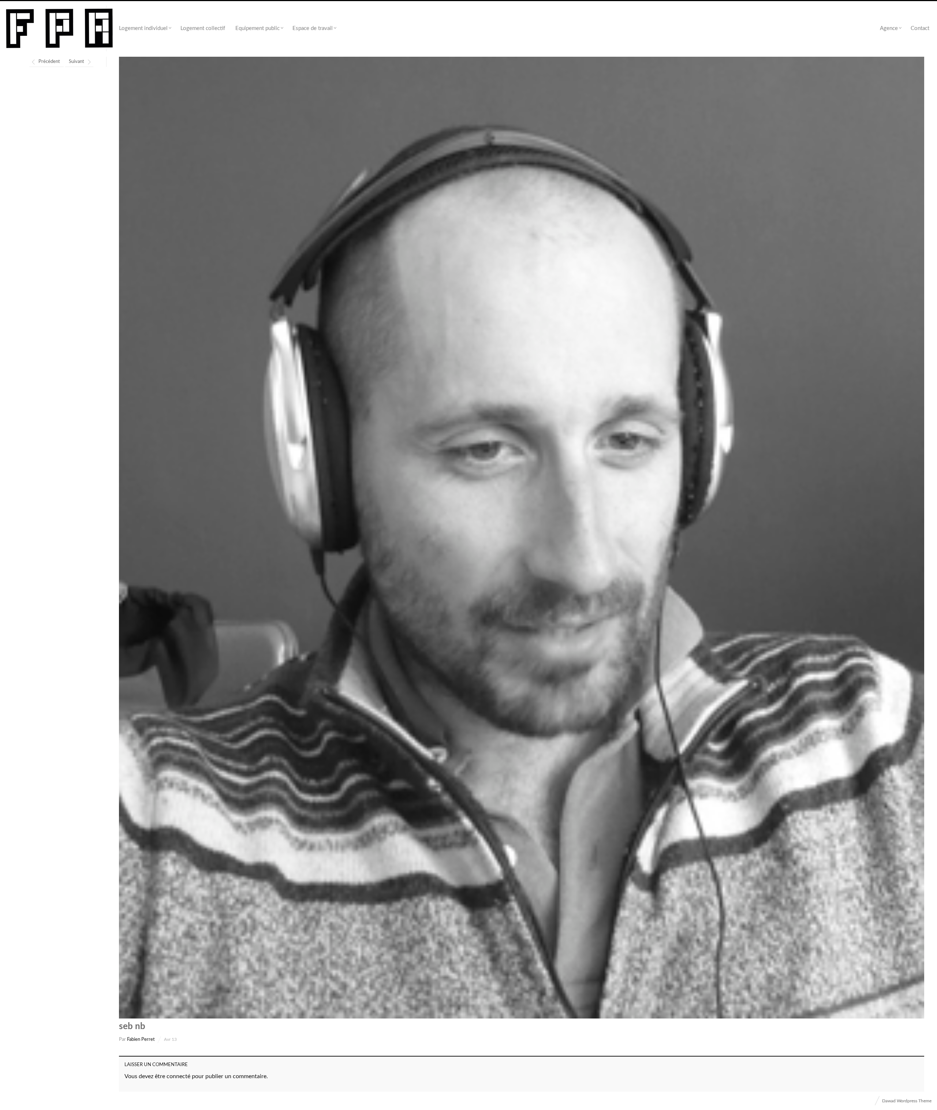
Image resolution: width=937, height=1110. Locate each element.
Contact (920, 28)
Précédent (49, 61)
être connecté (172, 1076)
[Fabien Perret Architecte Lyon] (59, 28)
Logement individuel (143, 28)
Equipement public (257, 28)
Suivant (76, 61)
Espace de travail (312, 28)
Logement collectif (202, 28)
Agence (889, 28)
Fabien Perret (141, 1039)
